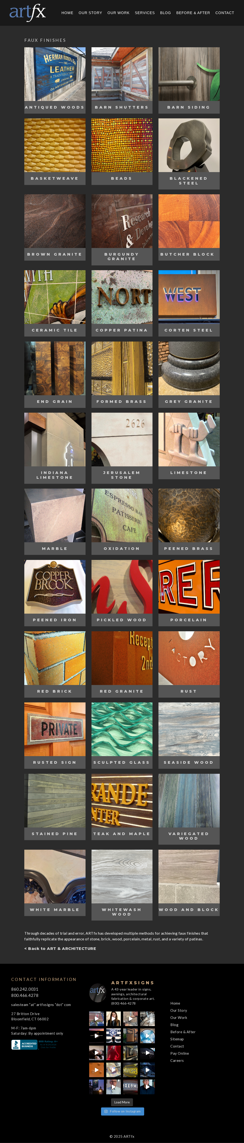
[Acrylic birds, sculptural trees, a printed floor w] (147, 1035)
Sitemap (177, 1039)
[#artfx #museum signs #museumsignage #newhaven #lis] (147, 1053)
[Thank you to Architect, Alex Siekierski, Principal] (130, 1035)
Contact (224, 13)
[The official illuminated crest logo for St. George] (96, 1018)
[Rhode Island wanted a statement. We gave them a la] (113, 1087)
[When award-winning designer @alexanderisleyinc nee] (147, 1087)
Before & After (193, 13)
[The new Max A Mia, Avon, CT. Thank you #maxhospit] (130, 1087)
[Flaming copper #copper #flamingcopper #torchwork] (113, 1070)
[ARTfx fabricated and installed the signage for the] (113, 1035)
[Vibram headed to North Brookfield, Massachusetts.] (130, 1070)
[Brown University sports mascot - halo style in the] (113, 1053)
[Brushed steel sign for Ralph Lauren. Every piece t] (147, 1018)
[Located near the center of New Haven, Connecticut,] (96, 1035)
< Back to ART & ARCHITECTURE (60, 948)
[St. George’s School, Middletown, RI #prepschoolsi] (96, 1087)
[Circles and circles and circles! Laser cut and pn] (96, 1070)
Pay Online (179, 1053)
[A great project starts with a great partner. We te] (147, 1070)
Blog (165, 13)
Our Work (118, 13)
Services (145, 13)
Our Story (90, 13)
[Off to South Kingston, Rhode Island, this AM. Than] (130, 1053)
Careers (177, 1060)
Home (67, 13)
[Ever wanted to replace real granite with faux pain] (130, 1018)
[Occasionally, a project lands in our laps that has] (113, 1018)
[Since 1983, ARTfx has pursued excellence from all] (96, 1053)
